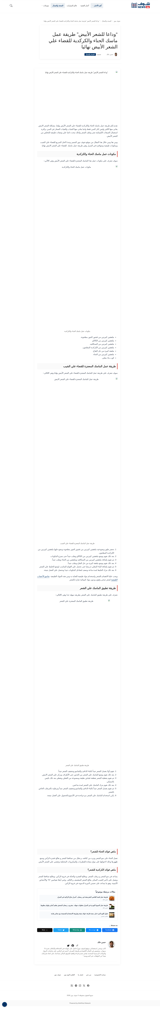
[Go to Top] (4, 1004)
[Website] (77, 945)
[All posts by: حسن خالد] (111, 944)
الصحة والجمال (106, 21)
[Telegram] (76, 986)
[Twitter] (68, 945)
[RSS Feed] (72, 986)
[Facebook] (73, 945)
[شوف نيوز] (140, 5)
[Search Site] (11, 5)
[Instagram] (80, 986)
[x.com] (84, 986)
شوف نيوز (117, 21)
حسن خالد (110, 54)
